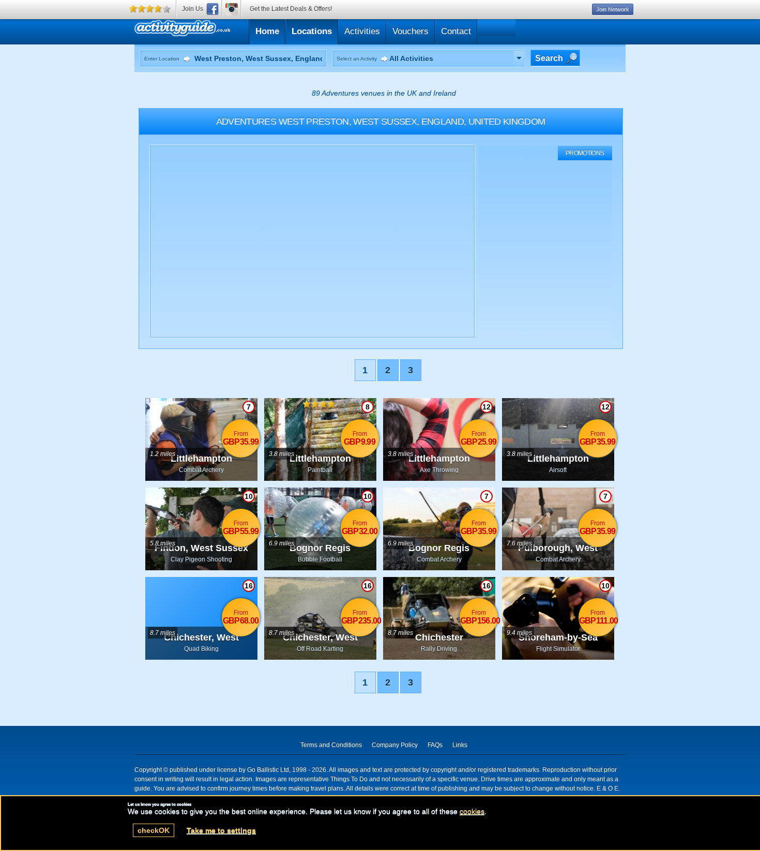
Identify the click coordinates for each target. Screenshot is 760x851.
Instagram (231, 9)
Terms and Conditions (331, 745)
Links (459, 745)
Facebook (212, 9)
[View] (519, 58)
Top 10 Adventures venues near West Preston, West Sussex (231, 30)
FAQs (435, 745)
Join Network (612, 9)
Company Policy (395, 745)
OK (154, 830)
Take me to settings (221, 830)
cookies (472, 811)
